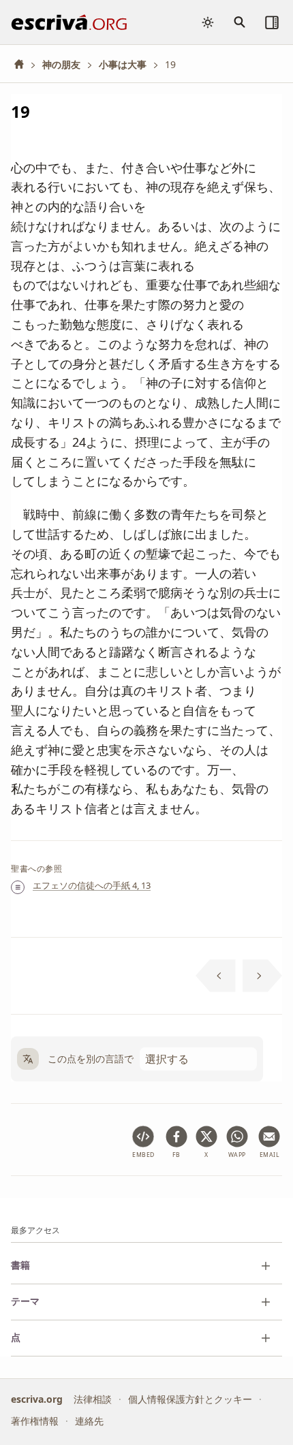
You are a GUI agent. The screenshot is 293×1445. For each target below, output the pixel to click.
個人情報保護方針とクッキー (190, 1399)
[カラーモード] (207, 22)
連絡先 (89, 1421)
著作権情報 (35, 1421)
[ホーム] (24, 64)
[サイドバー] (272, 22)
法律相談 (93, 1399)
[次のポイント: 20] (263, 975)
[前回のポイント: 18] (216, 975)
